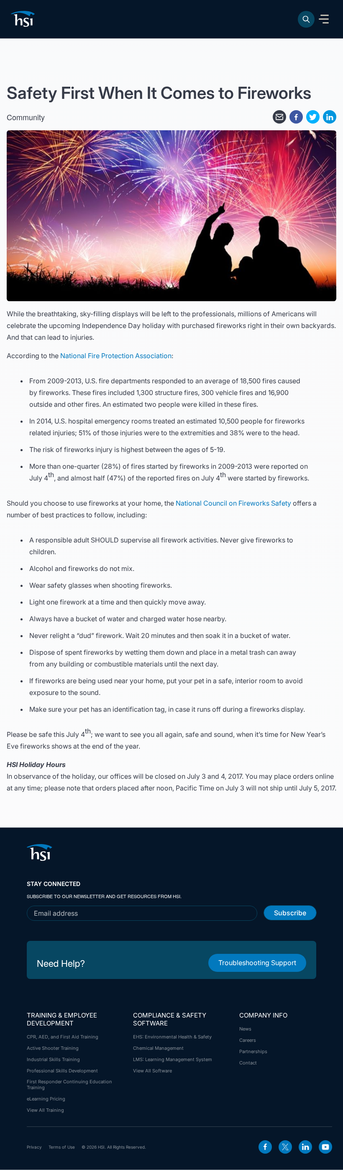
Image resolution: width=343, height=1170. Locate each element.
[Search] (306, 19)
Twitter (285, 1147)
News (245, 1029)
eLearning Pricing (46, 1099)
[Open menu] (323, 19)
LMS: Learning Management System (172, 1059)
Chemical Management (158, 1048)
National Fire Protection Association (116, 355)
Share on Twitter (313, 117)
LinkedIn (305, 1147)
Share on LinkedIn (329, 117)
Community (26, 116)
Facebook (265, 1147)
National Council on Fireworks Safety (233, 503)
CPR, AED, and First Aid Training (62, 1037)
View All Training (45, 1110)
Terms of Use (62, 1147)
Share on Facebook (296, 117)
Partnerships (253, 1051)
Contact (248, 1063)
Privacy (34, 1147)
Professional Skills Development (62, 1071)
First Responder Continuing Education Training (69, 1084)
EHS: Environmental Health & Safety (172, 1037)
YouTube (325, 1147)
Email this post (279, 117)
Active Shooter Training (53, 1048)
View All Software (152, 1071)
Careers (247, 1040)
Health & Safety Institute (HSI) (24, 19)
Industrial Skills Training (53, 1059)
